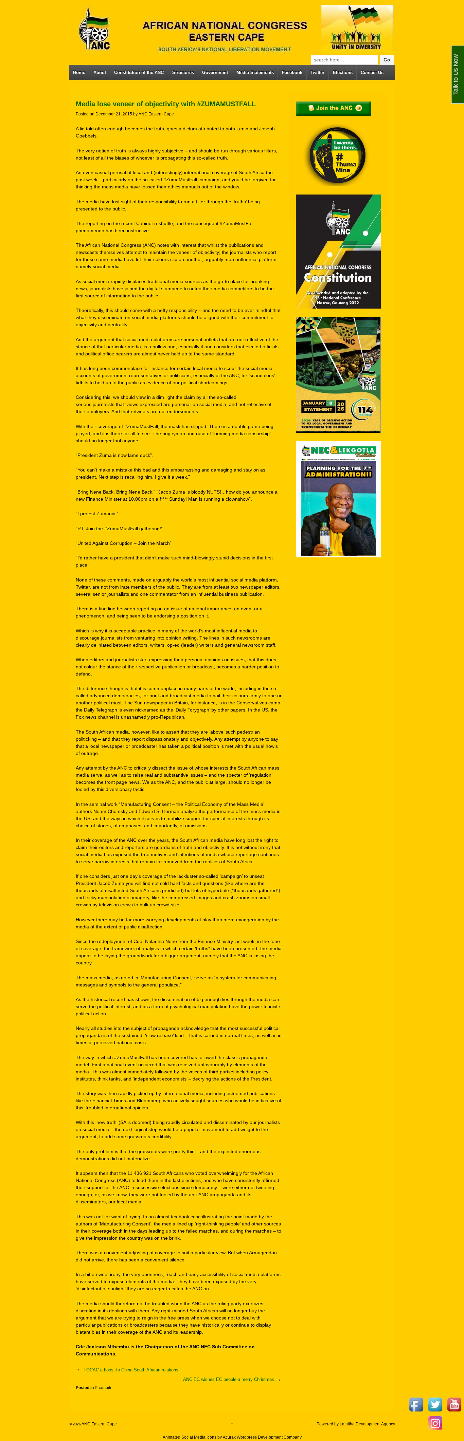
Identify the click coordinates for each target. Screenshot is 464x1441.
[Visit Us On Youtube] (454, 1404)
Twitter (317, 72)
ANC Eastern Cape (156, 114)
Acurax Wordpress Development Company (262, 1437)
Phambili (103, 1387)
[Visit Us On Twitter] (435, 1404)
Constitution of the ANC (139, 72)
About (99, 72)
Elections (343, 72)
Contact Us (372, 72)
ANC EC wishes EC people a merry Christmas (228, 1379)
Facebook (292, 72)
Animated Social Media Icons (189, 1437)
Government (215, 72)
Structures (183, 72)
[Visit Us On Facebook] (416, 1404)
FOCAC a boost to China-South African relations (131, 1369)
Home (79, 72)
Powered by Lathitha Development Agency (356, 1424)
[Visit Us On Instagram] (435, 1422)
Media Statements (255, 72)
